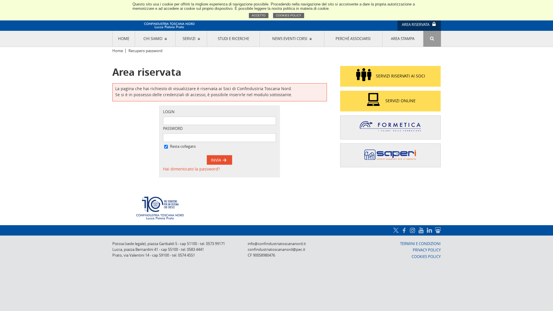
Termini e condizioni (420, 243)
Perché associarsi (353, 38)
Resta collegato (183, 146)
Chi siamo (152, 38)
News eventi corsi (289, 38)
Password (173, 128)
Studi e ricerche (233, 38)
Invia (216, 160)
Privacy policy (427, 250)
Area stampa (402, 38)
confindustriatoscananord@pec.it (276, 249)
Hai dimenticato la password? (191, 169)
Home (123, 38)
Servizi (189, 38)
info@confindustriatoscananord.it (277, 243)
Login (169, 111)
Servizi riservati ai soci (400, 76)
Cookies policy (288, 15)
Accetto (259, 15)
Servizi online (400, 100)
